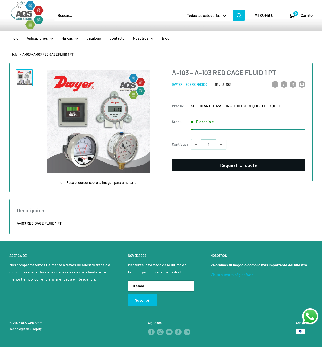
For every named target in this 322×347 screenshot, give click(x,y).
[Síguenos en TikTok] (178, 332)
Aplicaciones (37, 38)
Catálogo (93, 38)
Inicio (13, 38)
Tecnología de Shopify (25, 329)
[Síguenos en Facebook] (151, 332)
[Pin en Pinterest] (284, 84)
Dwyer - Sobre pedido (189, 85)
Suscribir (142, 300)
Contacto (117, 38)
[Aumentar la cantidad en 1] (221, 144)
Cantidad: (180, 144)
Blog (165, 38)
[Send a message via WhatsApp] (310, 316)
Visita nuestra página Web (232, 274)
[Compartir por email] (302, 84)
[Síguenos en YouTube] (169, 332)
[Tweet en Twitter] (293, 84)
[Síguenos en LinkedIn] (187, 332)
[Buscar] (239, 15)
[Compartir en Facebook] (275, 84)
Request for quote (238, 165)
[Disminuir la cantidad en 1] (196, 144)
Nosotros (141, 38)
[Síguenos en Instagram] (160, 332)
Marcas (67, 38)
